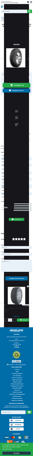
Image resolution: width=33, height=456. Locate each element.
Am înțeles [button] (16, 453)
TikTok (18, 429)
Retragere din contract (17, 386)
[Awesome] (24, 239)
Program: (16, 343)
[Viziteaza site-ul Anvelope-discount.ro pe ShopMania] (16, 361)
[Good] (16, 239)
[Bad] (13, 239)
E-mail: (3, 252)
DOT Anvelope (17, 375)
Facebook (18, 420)
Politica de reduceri (17, 398)
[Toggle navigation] (2, 7)
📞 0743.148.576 (5, 2)
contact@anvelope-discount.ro (16, 340)
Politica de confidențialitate (17, 394)
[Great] (21, 239)
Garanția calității (17, 388)
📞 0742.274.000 (14, 2)
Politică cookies (17, 396)
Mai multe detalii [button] (7, 449)
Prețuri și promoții (17, 379)
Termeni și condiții (17, 392)
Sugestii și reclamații (17, 400)
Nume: (3, 245)
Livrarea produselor (17, 373)
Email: (16, 339)
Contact (17, 369)
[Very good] (19, 239)
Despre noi (17, 390)
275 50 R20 (3, 18)
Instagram (18, 424)
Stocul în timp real (17, 377)
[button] (2, 59)
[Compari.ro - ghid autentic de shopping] (16, 354)
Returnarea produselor (17, 384)
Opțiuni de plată (17, 382)
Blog (17, 371)
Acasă (2, 17)
